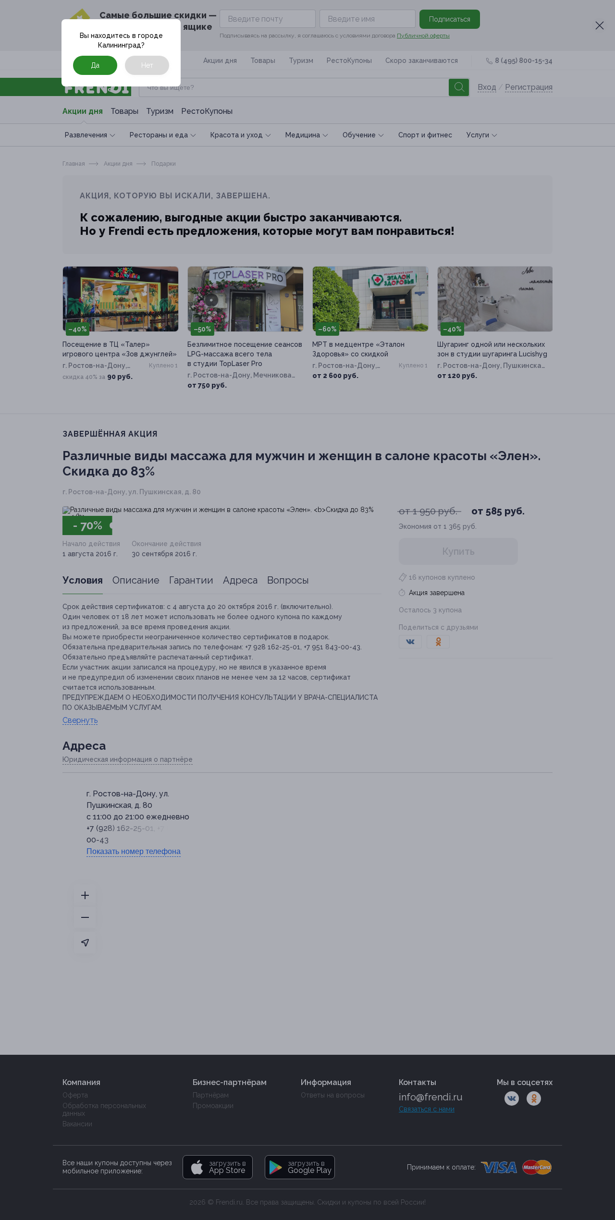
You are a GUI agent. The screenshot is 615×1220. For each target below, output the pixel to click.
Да (95, 65)
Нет (147, 65)
